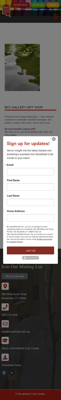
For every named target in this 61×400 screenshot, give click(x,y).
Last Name (13, 195)
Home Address (16, 211)
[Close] (54, 139)
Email (10, 164)
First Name (13, 180)
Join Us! (30, 250)
